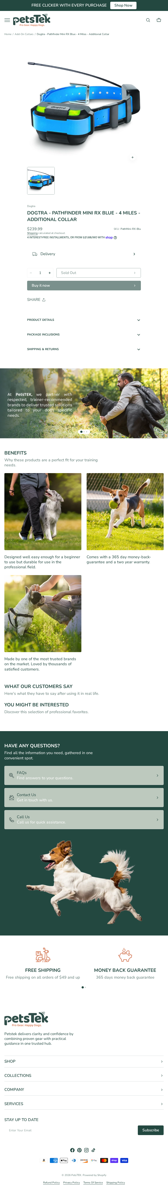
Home (7, 34)
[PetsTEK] (31, 20)
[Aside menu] (8, 20)
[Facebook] (42, 311)
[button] (148, 20)
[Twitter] (34, 311)
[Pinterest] (50, 311)
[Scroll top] (162, 1184)
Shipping (32, 233)
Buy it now (41, 285)
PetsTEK (76, 1175)
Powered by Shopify (94, 1175)
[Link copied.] (59, 311)
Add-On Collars (24, 34)
